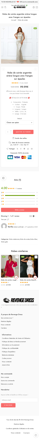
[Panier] (37, 7)
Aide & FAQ (6, 365)
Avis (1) (17, 180)
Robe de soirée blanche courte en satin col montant (29, 280)
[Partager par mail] (32, 149)
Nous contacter (6, 325)
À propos (27, 433)
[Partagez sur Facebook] (21, 149)
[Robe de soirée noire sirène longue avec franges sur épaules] (3, 69)
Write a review (19, 210)
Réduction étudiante (8, 355)
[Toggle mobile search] (5, 7)
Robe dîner (33, 239)
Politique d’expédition (8, 352)
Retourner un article (7, 384)
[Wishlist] (3, 29)
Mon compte (5, 377)
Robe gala (4, 242)
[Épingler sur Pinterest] (24, 149)
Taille (19, 119)
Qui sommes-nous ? (7, 318)
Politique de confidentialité (10, 348)
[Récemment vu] (36, 435)
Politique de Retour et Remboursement (14, 342)
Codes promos (7, 358)
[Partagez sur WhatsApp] (28, 149)
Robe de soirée (23, 20)
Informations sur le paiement (10, 345)
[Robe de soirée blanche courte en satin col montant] (29, 266)
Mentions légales (6, 321)
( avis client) (24, 83)
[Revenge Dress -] (19, 7)
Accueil (13, 20)
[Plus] (11, 131)
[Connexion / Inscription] (33, 7)
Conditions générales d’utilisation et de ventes (20, 428)
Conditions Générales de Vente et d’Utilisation (16, 338)
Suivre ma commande (7, 380)
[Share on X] (17, 149)
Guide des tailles (20, 138)
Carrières (4, 328)
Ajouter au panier (23, 132)
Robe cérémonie (14, 239)
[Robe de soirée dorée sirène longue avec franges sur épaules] (35, 69)
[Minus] (11, 133)
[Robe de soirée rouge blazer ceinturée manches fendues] (10, 266)
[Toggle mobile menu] (2, 7)
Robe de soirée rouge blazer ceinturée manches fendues (10, 280)
